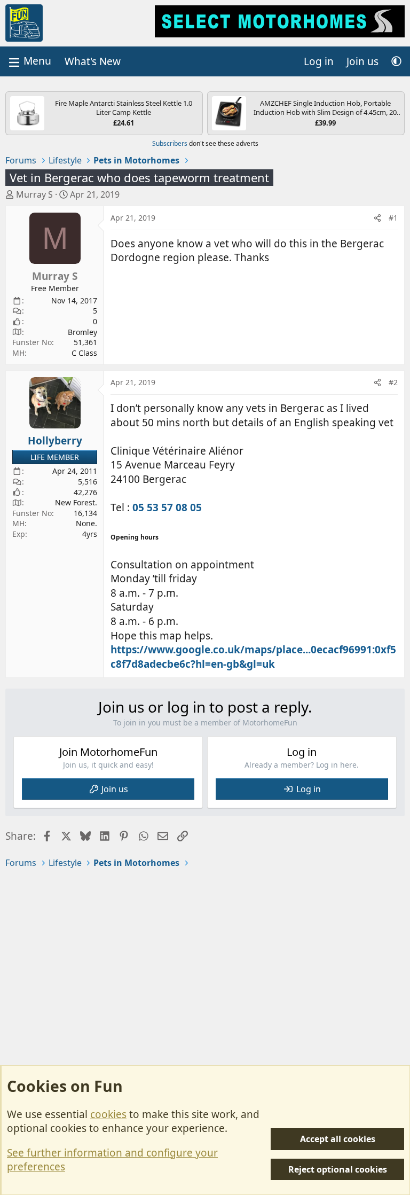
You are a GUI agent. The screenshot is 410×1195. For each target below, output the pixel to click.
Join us (114, 789)
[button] (396, 61)
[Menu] (29, 61)
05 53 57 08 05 (167, 507)
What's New (93, 61)
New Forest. (76, 502)
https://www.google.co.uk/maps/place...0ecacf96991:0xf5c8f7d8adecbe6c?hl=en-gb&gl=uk (253, 657)
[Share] (377, 218)
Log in (308, 789)
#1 (393, 218)
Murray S (34, 194)
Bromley (82, 332)
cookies (108, 1114)
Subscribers (169, 143)
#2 (393, 382)
